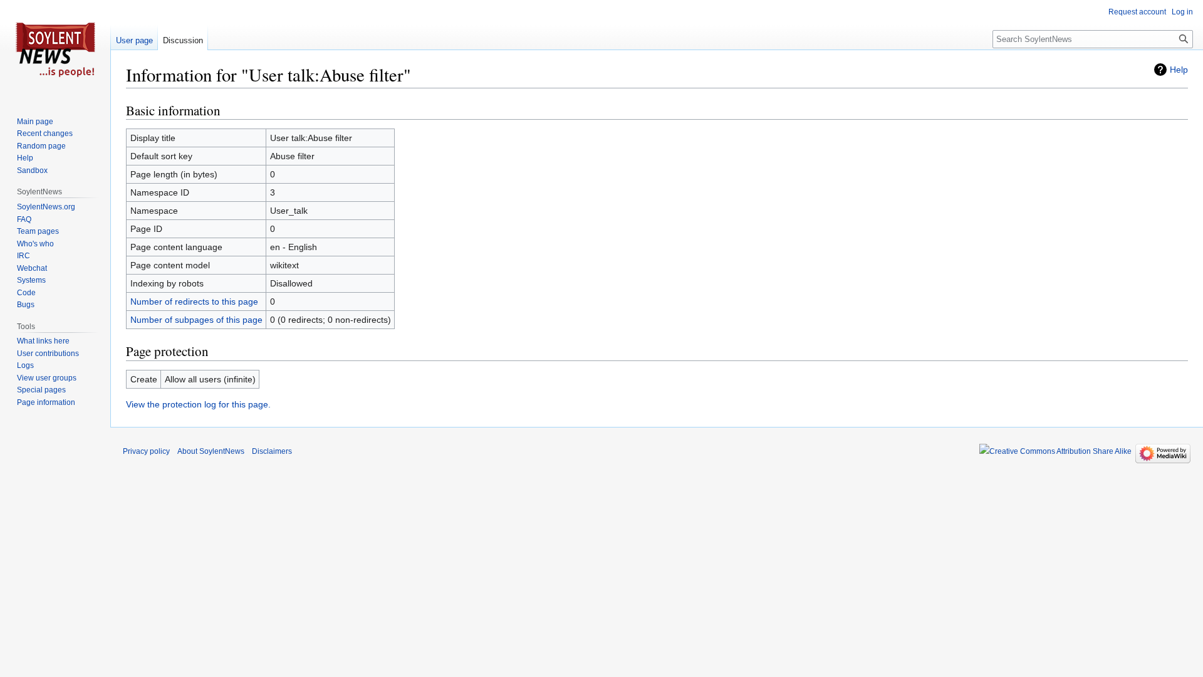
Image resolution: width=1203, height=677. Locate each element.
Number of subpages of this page (196, 320)
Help (1179, 70)
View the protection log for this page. (198, 404)
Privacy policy (146, 451)
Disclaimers (272, 451)
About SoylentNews (210, 451)
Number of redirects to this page (194, 302)
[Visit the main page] (55, 50)
